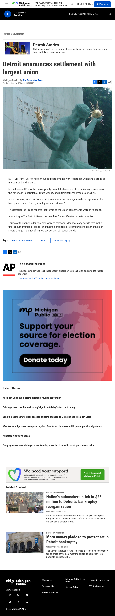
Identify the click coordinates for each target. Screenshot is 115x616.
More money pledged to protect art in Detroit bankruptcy (77, 539)
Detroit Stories (46, 45)
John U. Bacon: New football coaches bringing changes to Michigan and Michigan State (47, 416)
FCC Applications (96, 586)
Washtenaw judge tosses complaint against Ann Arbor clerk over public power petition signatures (52, 426)
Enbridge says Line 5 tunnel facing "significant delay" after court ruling (39, 407)
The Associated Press (33, 80)
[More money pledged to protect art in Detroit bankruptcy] (24, 542)
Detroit (43, 240)
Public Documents (50, 593)
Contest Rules (71, 587)
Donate (103, 4)
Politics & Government (13, 33)
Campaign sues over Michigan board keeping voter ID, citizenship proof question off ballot (49, 445)
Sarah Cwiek (51, 547)
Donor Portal (85, 4)
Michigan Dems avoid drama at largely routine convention (32, 397)
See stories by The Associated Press (39, 278)
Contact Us (47, 580)
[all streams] (111, 14)
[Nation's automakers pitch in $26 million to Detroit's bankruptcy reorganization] (24, 502)
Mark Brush (50, 511)
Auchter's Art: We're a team (16, 435)
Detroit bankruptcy (61, 240)
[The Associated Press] (9, 268)
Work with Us (48, 586)
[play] (7, 14)
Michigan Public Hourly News (75, 580)
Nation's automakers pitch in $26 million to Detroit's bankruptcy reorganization (74, 501)
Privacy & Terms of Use (99, 580)
